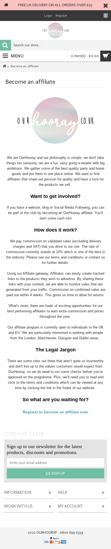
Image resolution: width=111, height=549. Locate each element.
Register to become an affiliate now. (56, 412)
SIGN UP (58, 473)
